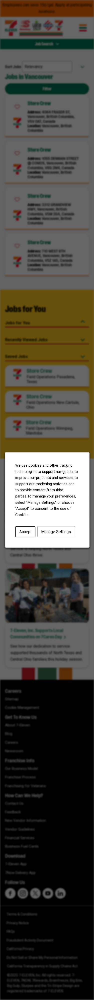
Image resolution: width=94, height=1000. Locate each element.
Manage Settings (56, 531)
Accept (25, 531)
